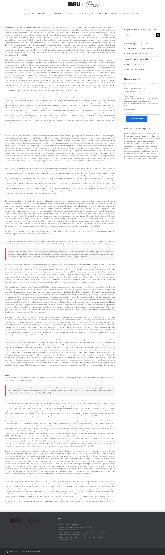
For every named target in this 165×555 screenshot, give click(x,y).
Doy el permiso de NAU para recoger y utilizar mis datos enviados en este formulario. (141, 99)
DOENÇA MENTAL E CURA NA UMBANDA (140, 48)
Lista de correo (129, 110)
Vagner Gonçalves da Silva (135, 64)
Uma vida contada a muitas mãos (137, 59)
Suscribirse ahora (137, 119)
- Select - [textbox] (129, 113)
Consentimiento (129, 96)
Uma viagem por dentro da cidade (137, 54)
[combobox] (142, 113)
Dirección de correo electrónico (135, 88)
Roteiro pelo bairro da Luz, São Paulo (138, 69)
